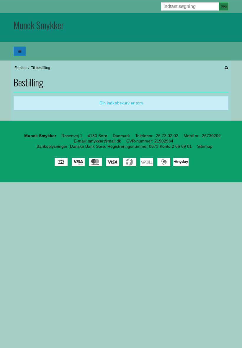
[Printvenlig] (226, 68)
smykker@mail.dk (104, 141)
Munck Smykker (39, 25)
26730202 (211, 135)
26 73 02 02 (167, 135)
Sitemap (204, 146)
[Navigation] (20, 51)
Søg (224, 6)
